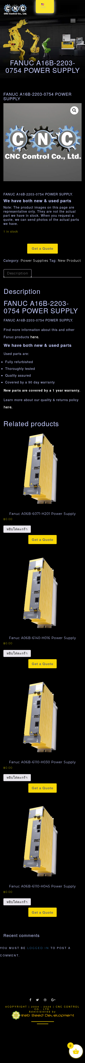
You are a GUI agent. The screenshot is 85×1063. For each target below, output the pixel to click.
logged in (38, 948)
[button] (74, 110)
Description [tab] (17, 273)
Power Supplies (34, 261)
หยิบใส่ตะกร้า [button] (17, 529)
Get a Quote (42, 248)
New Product (69, 261)
